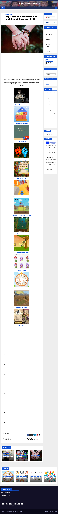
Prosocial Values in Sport (51, 98)
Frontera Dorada (21, 178)
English (49, 17)
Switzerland (48, 51)
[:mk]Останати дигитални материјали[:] (8, 458)
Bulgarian (48, 44)
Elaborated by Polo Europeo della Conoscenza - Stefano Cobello (11, 511)
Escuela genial (22, 141)
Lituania (48, 39)
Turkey (25, 455)
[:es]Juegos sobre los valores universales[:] (11, 438)
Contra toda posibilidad (21, 104)
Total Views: (3, 492)
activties (47, 84)
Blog (41, 7)
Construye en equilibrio (21, 123)
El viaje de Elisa (22, 270)
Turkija (47, 46)
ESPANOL (10, 14)
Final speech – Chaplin (50, 92)
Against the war (49, 125)
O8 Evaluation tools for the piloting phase (35, 479)
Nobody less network (50, 32)
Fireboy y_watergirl (22, 160)
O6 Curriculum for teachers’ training (50, 479)
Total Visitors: (4, 495)
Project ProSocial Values (29, 3)
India (47, 49)
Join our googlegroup (53, 511)
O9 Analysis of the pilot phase (22, 478)
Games (6, 14)
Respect (47, 116)
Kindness (47, 107)
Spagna (48, 41)
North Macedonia (6, 455)
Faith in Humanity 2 (50, 104)
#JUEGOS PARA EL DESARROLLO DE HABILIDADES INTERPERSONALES (19, 22)
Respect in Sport (49, 110)
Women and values (49, 95)
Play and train (17, 7)
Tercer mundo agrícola (22, 307)
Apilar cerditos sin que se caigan (22, 215)
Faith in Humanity (49, 101)
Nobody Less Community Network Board (49, 64)
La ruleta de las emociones (21, 289)
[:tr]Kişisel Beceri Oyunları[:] (20, 458)
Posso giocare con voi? (50, 113)
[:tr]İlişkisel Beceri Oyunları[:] (34, 458)
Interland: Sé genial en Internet (21, 197)
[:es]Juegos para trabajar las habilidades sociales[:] (32, 438)
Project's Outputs (6, 476)
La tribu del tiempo (22, 325)
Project (8, 7)
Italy (47, 37)
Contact (47, 7)
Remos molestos (21, 233)
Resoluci (17, 252)
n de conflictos (24, 252)
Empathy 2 (48, 122)
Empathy (47, 119)
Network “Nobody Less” (30, 7)
